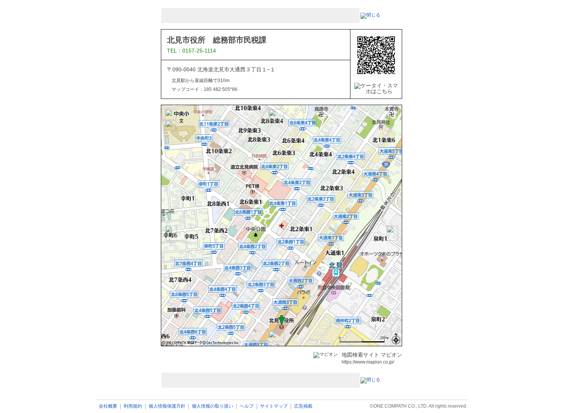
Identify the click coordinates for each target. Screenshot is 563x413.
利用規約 (133, 406)
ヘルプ (247, 406)
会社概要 (108, 406)
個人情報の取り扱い (212, 406)
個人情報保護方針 (167, 406)
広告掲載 (303, 406)
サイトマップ (274, 406)
